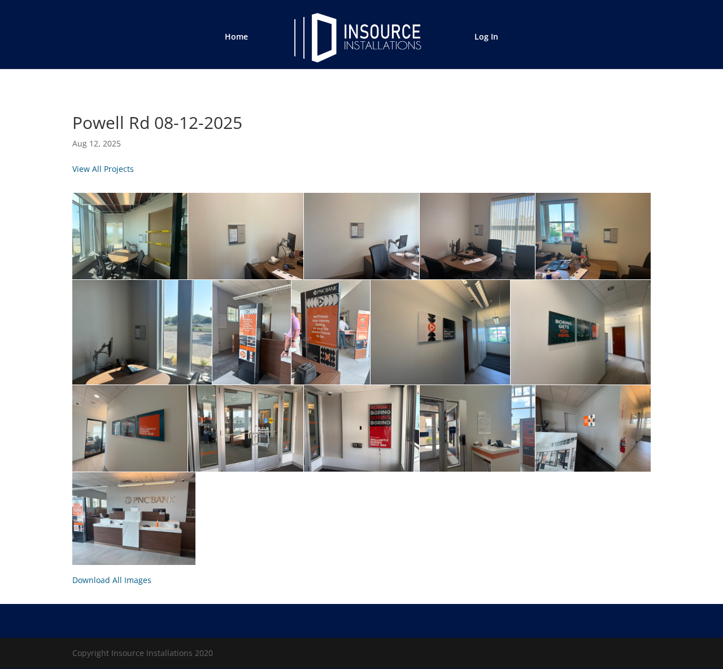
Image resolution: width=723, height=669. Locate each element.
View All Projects (103, 168)
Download (84, 204)
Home (236, 37)
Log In (486, 37)
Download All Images (111, 580)
